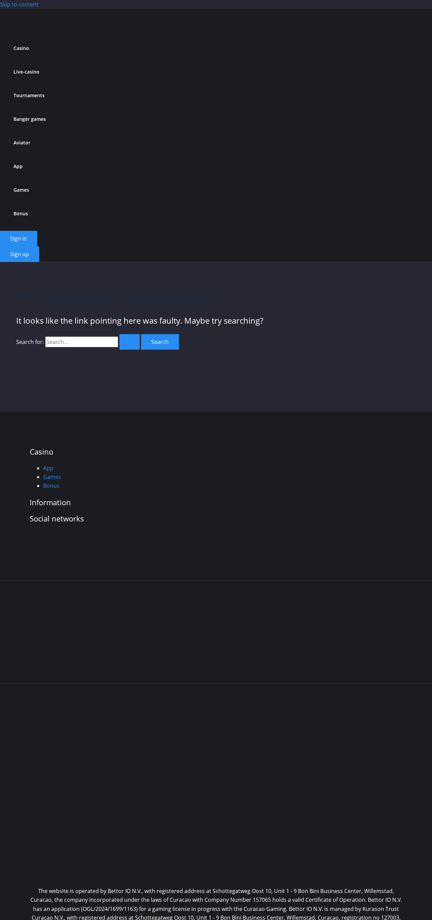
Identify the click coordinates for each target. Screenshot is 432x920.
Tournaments (29, 95)
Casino (21, 48)
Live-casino (26, 72)
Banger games (30, 119)
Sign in (18, 238)
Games (21, 190)
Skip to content (19, 4)
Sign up (19, 254)
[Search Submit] (129, 342)
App (18, 166)
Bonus (21, 213)
